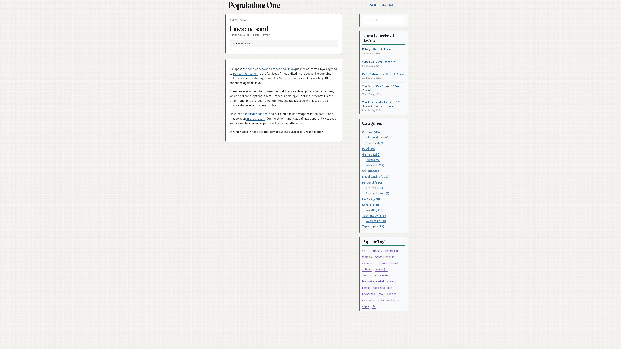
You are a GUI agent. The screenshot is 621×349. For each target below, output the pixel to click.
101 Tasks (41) (375, 188)
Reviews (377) (374, 143)
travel (381, 294)
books (380, 300)
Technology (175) (374, 215)
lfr (369, 250)
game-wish (368, 263)
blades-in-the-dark (373, 281)
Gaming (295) (371, 154)
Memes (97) (373, 159)
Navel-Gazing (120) (375, 177)
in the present (255, 118)
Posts (242, 19)
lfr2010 (377, 250)
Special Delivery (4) (377, 193)
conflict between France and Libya (271, 69)
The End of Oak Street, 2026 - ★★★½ (380, 88)
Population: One (254, 4)
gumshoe (392, 281)
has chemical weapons (252, 114)
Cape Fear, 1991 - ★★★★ (379, 61)
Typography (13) (373, 226)
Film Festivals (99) (377, 137)
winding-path (394, 300)
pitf (389, 287)
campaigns (381, 269)
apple (365, 306)
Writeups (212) (375, 165)
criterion (367, 269)
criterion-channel (388, 263)
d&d (374, 306)
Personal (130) (372, 183)
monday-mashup (384, 257)
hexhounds (368, 294)
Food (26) (368, 148)
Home (233, 19)
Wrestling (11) (374, 210)
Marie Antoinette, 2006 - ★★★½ (383, 74)
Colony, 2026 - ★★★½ (376, 49)
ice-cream (368, 300)
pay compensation (245, 73)
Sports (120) (370, 205)
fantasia (367, 257)
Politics (249, 43)
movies (384, 275)
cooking (391, 294)
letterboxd (391, 250)
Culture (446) (371, 132)
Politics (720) (371, 199)
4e (363, 250)
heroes (366, 287)
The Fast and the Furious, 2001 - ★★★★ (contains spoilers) (382, 104)
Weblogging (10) (376, 220)
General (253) (371, 171)
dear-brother (369, 275)
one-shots (379, 287)
